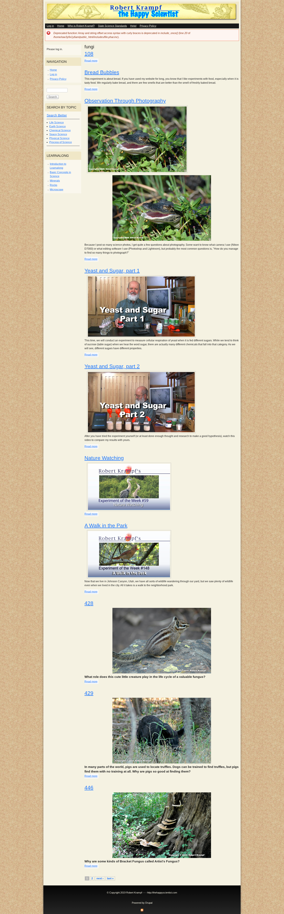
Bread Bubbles (101, 72)
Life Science (56, 122)
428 (88, 603)
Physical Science (59, 138)
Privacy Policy (148, 25)
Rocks (53, 185)
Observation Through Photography (125, 101)
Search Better (57, 115)
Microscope (56, 189)
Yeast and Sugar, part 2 (112, 366)
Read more (90, 60)
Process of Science (60, 142)
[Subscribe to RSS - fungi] (142, 911)
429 (88, 693)
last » (110, 878)
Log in (50, 25)
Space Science (58, 134)
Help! (133, 25)
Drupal (148, 903)
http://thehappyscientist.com (162, 892)
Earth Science (57, 126)
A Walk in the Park (105, 525)
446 (88, 788)
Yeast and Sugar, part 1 (112, 271)
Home (60, 25)
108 (88, 54)
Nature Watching (104, 458)
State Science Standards (112, 25)
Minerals (55, 180)
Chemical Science (60, 130)
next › (99, 878)
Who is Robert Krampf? (81, 25)
